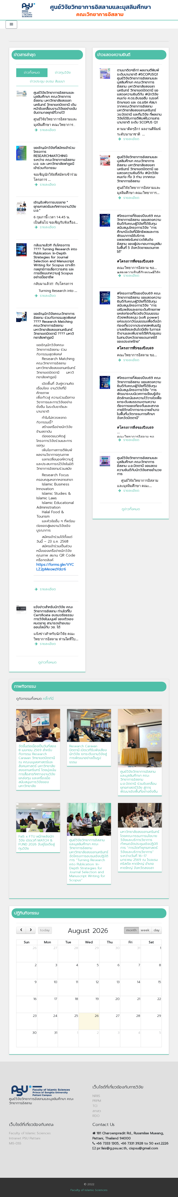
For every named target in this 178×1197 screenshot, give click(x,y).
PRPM (96, 1100)
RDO (96, 1115)
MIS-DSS (15, 1143)
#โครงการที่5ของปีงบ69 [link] (135, 348)
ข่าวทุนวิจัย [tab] (63, 72)
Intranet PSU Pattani (24, 1138)
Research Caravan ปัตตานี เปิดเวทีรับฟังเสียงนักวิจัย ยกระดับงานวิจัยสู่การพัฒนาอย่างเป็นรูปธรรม (88, 754)
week (145, 930)
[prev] (21, 930)
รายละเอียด (47, 129)
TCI (94, 1105)
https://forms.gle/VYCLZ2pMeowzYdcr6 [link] (55, 567)
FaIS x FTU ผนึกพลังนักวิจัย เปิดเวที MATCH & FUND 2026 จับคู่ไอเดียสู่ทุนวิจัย (37, 842)
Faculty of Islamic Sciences (30, 1133)
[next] (30, 930)
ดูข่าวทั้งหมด (47, 662)
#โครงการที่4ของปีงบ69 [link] (135, 427)
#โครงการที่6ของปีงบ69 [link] (135, 261)
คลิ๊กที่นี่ (48, 698)
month (131, 930)
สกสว (96, 1110)
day (156, 930)
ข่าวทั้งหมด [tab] (32, 72)
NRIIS (96, 1095)
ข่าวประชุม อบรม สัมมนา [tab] (47, 81)
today (45, 930)
